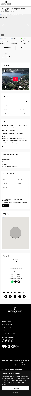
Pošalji (5, 205)
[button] (28, 3)
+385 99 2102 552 (15, 275)
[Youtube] (6, 340)
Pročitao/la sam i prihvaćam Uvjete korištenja (16, 202)
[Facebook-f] (3, 340)
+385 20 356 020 (15, 276)
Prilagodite (15, 392)
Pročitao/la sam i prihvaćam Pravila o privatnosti (12, 200)
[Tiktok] (12, 340)
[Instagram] (9, 340)
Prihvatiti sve (15, 388)
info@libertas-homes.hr (15, 278)
